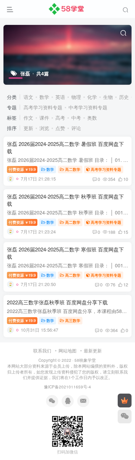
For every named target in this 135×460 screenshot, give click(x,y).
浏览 (44, 128)
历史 (124, 96)
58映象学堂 (85, 360)
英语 (60, 96)
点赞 (60, 128)
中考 (76, 117)
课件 (44, 117)
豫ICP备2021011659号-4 (67, 386)
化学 (92, 96)
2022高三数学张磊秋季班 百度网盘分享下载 (57, 302)
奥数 (92, 117)
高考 (60, 117)
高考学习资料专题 (43, 107)
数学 (44, 96)
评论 (76, 128)
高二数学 (72, 169)
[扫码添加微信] (125, 416)
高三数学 (72, 320)
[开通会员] (125, 400)
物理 (76, 96)
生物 (108, 96)
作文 (28, 117)
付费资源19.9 (22, 169)
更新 (28, 128)
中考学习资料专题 (88, 107)
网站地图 (67, 350)
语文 (28, 96)
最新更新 (93, 350)
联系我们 (42, 350)
